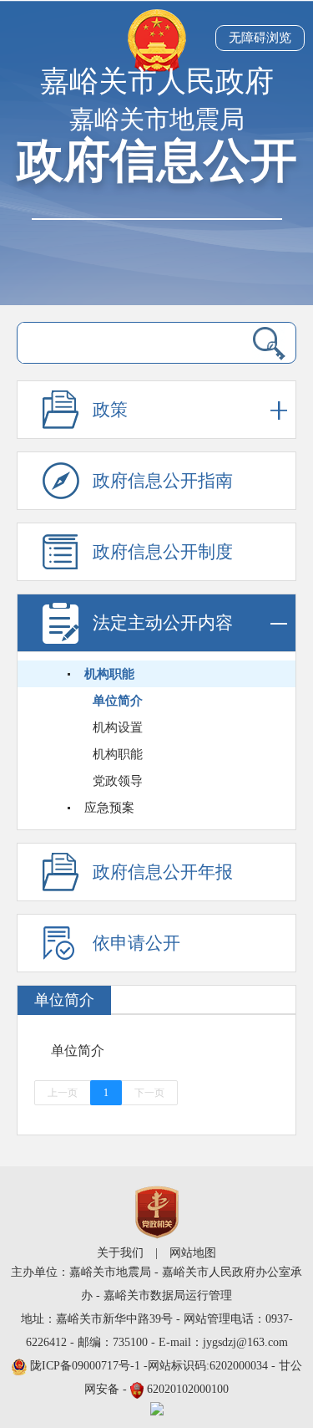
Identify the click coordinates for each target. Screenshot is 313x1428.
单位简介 (118, 700)
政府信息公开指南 (163, 481)
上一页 (63, 1093)
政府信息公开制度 (163, 552)
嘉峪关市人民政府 (157, 81)
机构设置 (118, 727)
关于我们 (120, 1253)
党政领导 (118, 781)
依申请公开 (136, 943)
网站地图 (192, 1253)
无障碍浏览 (260, 37)
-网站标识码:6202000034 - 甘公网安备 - (166, 1377)
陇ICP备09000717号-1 (87, 1365)
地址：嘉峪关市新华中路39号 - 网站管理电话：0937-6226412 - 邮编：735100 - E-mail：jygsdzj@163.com (157, 1331)
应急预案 (109, 807)
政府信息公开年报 (163, 872)
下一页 (149, 1093)
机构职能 (109, 674)
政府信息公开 (157, 160)
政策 (110, 410)
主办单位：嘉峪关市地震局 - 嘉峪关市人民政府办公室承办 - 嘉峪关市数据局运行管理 (156, 1284)
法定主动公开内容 (163, 623)
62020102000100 (188, 1389)
